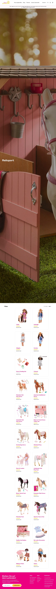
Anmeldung (16, 585)
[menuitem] (18, 2)
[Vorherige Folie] (17, 316)
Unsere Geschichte (39, 578)
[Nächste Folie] (28, 316)
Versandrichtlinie (47, 578)
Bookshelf (32, 583)
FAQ (38, 581)
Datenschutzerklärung (48, 581)
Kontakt (38, 580)
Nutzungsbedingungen (48, 583)
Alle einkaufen (32, 579)
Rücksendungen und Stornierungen (48, 586)
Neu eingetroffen (33, 577)
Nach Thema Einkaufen (32, 581)
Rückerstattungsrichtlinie (49, 579)
